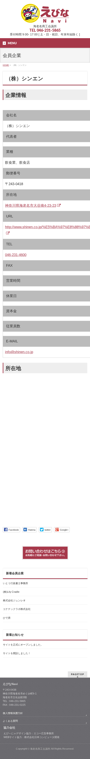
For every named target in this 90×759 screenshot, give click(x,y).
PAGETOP (77, 674)
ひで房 (6, 617)
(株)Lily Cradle (11, 591)
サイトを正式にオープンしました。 (23, 644)
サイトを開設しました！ (17, 653)
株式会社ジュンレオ (14, 600)
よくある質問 (10, 720)
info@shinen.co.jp (19, 352)
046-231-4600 (15, 255)
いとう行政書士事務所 (15, 583)
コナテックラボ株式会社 (17, 609)
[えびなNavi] (45, 18)
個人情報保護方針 (13, 713)
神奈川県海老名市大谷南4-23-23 (30, 206)
